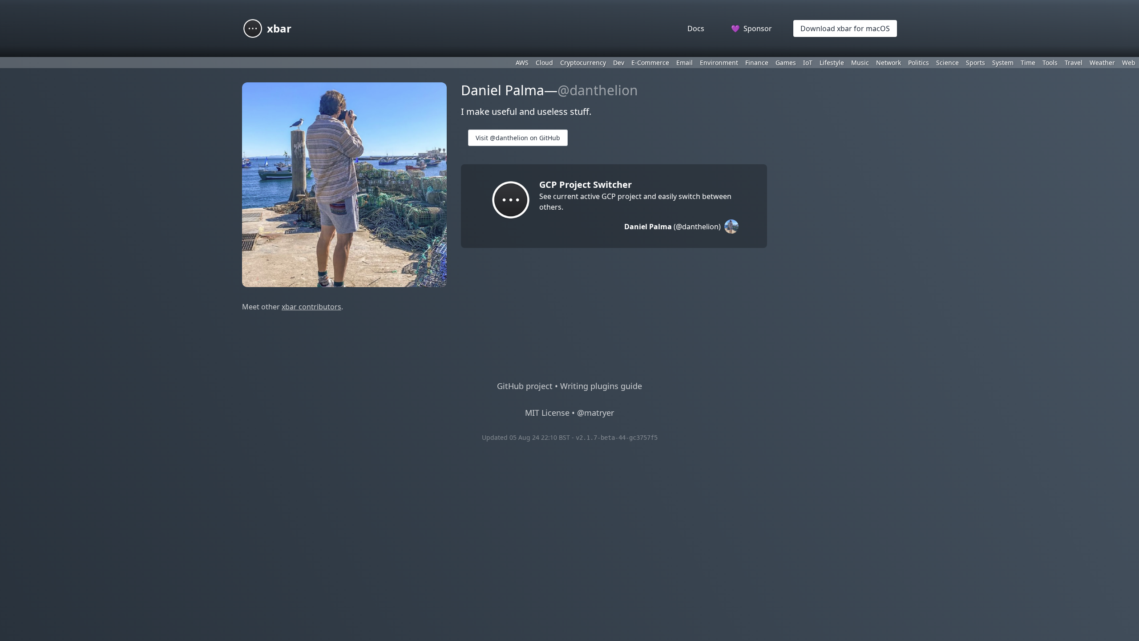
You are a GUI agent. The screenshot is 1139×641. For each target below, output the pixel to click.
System (1003, 62)
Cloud (544, 62)
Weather (1102, 62)
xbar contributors (311, 307)
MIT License (547, 412)
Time (1028, 62)
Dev (618, 62)
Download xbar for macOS (845, 28)
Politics (918, 62)
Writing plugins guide (601, 386)
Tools (1050, 62)
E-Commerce (650, 62)
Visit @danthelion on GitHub (518, 138)
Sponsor (751, 28)
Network (888, 62)
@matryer (595, 412)
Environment (719, 62)
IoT (807, 62)
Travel (1073, 62)
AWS (522, 62)
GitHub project (525, 386)
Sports (975, 62)
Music (860, 62)
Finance (756, 62)
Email (684, 62)
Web (1128, 62)
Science (947, 62)
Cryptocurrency (583, 62)
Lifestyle (832, 62)
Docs (695, 28)
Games (785, 62)
